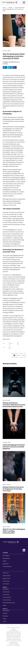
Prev (19, 355)
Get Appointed (6, 589)
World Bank (16, 75)
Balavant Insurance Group (15, 641)
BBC (12, 150)
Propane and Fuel (6, 578)
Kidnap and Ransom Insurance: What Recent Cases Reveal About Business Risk (14, 405)
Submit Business (6, 591)
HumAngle (14, 173)
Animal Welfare (6, 555)
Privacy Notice (10, 645)
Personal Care (5, 573)
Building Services (6, 558)
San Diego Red (15, 244)
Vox (12, 188)
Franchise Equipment (7, 566)
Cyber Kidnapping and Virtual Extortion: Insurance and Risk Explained (14, 447)
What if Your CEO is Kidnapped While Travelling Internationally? (14, 531)
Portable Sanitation (7, 575)
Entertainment (5, 563)
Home (4, 7)
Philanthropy (5, 616)
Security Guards (6, 581)
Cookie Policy (17, 645)
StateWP (16, 643)
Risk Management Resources (9, 602)
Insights (10, 7)
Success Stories (6, 594)
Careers (4, 618)
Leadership (5, 613)
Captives (4, 561)
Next (23, 355)
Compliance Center (7, 597)
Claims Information (7, 600)
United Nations (7, 131)
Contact (4, 621)
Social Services (6, 583)
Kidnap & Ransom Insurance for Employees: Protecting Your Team (13, 489)
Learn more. (6, 339)
